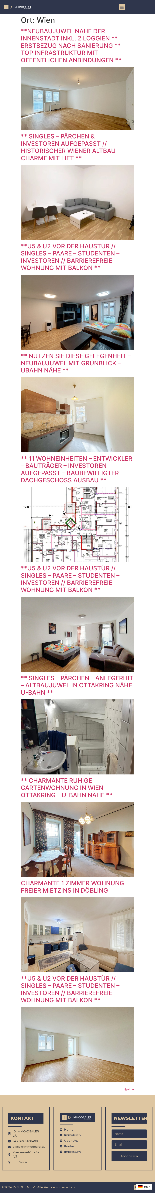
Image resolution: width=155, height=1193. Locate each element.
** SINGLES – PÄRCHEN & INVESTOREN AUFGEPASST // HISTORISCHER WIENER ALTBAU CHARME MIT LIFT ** (68, 147)
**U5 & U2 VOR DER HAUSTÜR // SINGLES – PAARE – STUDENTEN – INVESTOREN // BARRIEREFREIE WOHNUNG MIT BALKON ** (70, 256)
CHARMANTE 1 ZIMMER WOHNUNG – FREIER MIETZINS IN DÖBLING (75, 886)
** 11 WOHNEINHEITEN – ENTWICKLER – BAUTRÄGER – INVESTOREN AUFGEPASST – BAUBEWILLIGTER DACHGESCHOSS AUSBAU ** (76, 469)
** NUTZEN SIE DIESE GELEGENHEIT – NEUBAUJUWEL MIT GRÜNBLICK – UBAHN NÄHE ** (76, 363)
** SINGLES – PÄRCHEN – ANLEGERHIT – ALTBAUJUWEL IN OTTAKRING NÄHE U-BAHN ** (77, 685)
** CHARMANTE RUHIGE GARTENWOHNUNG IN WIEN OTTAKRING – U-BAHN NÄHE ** (66, 788)
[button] (122, 7)
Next (129, 1089)
